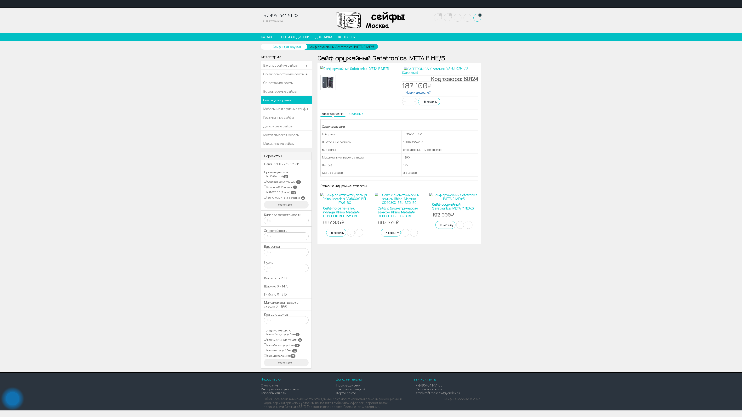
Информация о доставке (280, 389)
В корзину (430, 101)
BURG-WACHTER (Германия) (285, 198)
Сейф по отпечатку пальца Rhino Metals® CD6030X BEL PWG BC (341, 212)
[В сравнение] (359, 232)
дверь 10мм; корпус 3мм (282, 334)
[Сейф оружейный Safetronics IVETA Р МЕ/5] (358, 68)
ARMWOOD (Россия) (280, 192)
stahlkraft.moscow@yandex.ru (437, 393)
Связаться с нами (428, 389)
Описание (356, 114)
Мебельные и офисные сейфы (285, 108)
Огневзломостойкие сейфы (283, 74)
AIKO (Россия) (276, 176)
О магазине (269, 385)
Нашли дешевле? (418, 92)
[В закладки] (351, 232)
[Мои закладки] (438, 17)
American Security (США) (283, 182)
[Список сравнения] (448, 17)
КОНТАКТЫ (346, 37)
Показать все (284, 204)
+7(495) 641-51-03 (428, 385)
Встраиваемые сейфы (280, 91)
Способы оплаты (274, 393)
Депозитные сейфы (278, 126)
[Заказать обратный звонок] (12, 398)
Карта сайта (346, 393)
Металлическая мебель (281, 134)
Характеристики (333, 114)
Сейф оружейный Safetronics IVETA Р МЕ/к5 (453, 206)
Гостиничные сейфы (278, 117)
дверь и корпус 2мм (280, 356)
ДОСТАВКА (323, 37)
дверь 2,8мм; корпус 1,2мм (283, 340)
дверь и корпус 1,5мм (281, 350)
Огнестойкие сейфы (278, 82)
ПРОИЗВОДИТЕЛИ (295, 37)
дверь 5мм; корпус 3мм (282, 345)
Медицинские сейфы (278, 143)
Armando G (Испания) (281, 187)
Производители (348, 385)
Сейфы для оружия (277, 100)
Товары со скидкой (350, 389)
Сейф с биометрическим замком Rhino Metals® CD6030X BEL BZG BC (398, 212)
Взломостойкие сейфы (280, 65)
